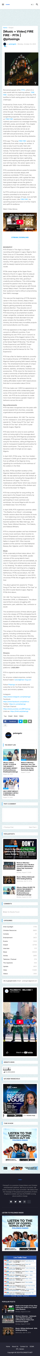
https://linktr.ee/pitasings (19, 711)
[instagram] (24, 1201)
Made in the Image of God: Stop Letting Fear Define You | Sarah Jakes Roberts (26, 1307)
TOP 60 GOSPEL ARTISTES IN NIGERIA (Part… (19, 1290)
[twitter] (15, 1201)
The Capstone (20, 963)
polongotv (17, 733)
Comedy (20, 934)
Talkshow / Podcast (20, 959)
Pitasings (11, 685)
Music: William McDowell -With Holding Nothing (26, 878)
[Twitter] (21, 721)
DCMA (32, 1346)
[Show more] (5, 725)
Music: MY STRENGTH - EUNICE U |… (17, 1265)
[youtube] (20, 1201)
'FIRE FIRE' (9, 119)
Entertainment (20, 937)
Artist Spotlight (20, 927)
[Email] (30, 721)
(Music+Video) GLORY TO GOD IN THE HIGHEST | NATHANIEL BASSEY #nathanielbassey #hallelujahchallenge (10, 767)
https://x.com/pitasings (17, 704)
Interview (20, 948)
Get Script (13, 1295)
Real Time (19, 1295)
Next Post (32, 827)
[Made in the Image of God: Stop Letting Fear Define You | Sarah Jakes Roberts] (8, 1309)
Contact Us (24, 1346)
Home (5, 27)
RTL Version (20, 1349)
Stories (20, 955)
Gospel (11, 27)
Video (20, 970)
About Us (15, 1346)
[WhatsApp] (25, 721)
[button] (3, 4)
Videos (21, 716)
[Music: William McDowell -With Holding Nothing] (9, 880)
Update (20, 966)
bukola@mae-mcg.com (23, 680)
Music (16, 716)
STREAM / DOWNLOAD (20, 237)
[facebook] (11, 1201)
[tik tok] (29, 1201)
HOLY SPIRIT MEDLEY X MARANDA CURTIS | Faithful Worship (10, 793)
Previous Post (8, 827)
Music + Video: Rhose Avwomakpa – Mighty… (18, 1275)
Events (20, 941)
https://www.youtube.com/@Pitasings (16, 709)
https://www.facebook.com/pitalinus (16, 702)
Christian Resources (20, 930)
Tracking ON (26, 1295)
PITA (23, 90)
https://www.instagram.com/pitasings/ (17, 697)
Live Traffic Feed (20, 1257)
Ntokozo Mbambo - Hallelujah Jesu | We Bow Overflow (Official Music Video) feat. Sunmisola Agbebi (29, 766)
